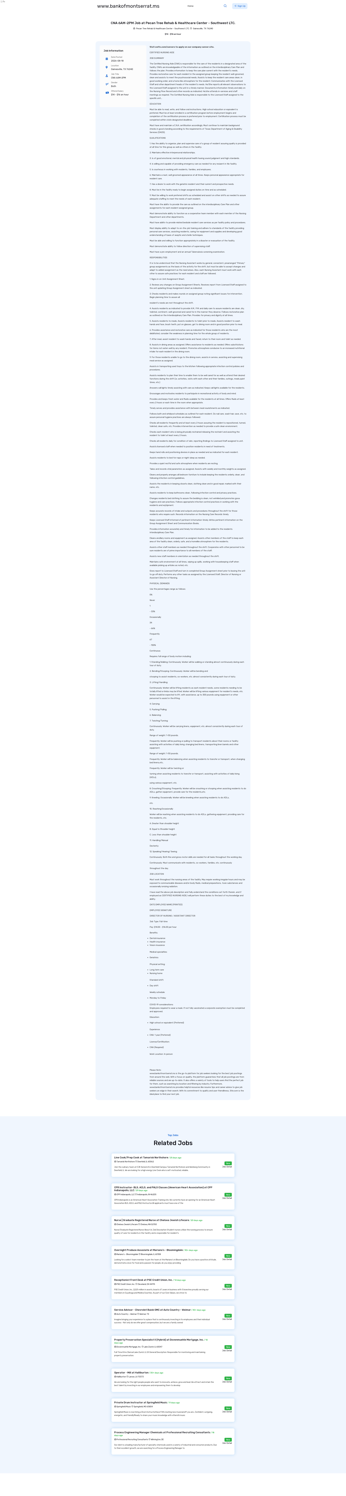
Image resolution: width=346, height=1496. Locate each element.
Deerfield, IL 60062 (145, 1162)
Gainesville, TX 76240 (203, 28)
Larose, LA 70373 (136, 1377)
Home (190, 6)
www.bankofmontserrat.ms (128, 6)
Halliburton (121, 1377)
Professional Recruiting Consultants (132, 1439)
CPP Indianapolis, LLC (125, 1194)
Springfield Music (123, 1407)
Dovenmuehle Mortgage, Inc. (128, 1347)
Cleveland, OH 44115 (146, 1284)
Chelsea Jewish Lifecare (127, 1224)
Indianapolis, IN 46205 (146, 1194)
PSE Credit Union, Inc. (125, 1284)
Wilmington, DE (157, 1439)
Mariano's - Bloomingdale (127, 1254)
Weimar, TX (144, 1314)
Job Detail (227, 1167)
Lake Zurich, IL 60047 (153, 1347)
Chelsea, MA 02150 (148, 1224)
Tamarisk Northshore (125, 1162)
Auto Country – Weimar (126, 1314)
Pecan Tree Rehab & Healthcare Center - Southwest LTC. (162, 28)
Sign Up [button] (241, 6)
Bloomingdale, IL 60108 (151, 1254)
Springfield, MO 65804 (143, 1407)
